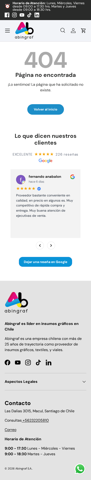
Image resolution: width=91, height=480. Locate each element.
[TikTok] (29, 15)
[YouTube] (22, 15)
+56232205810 (35, 420)
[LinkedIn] (37, 15)
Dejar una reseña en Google (45, 262)
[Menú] (7, 30)
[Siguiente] (51, 245)
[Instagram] (14, 15)
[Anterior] (40, 245)
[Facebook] (7, 15)
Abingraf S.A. (23, 468)
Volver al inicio (45, 109)
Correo (10, 429)
